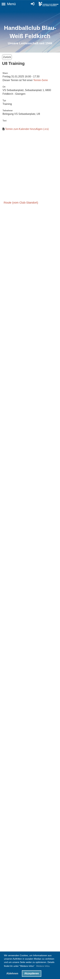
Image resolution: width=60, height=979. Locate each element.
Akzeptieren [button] (31, 973)
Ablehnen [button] (12, 973)
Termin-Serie (40, 80)
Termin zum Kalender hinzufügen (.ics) (27, 128)
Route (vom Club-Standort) (21, 202)
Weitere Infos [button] (43, 966)
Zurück (7, 57)
